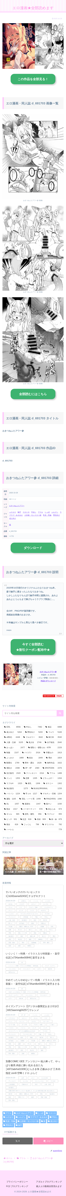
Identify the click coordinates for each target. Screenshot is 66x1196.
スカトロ (26, 512)
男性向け (56, 515)
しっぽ (47, 512)
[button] (60, 713)
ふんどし (54, 512)
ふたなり (12, 512)
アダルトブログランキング (49, 1181)
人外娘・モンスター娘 (32, 515)
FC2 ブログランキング (17, 1186)
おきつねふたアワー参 (48, 672)
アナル (40, 512)
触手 (19, 512)
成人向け (12, 518)
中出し (33, 512)
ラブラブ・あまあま (39, 1117)
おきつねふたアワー (16, 506)
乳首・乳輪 (47, 515)
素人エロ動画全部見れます (49, 1186)
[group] (19, 866)
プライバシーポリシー (17, 1181)
